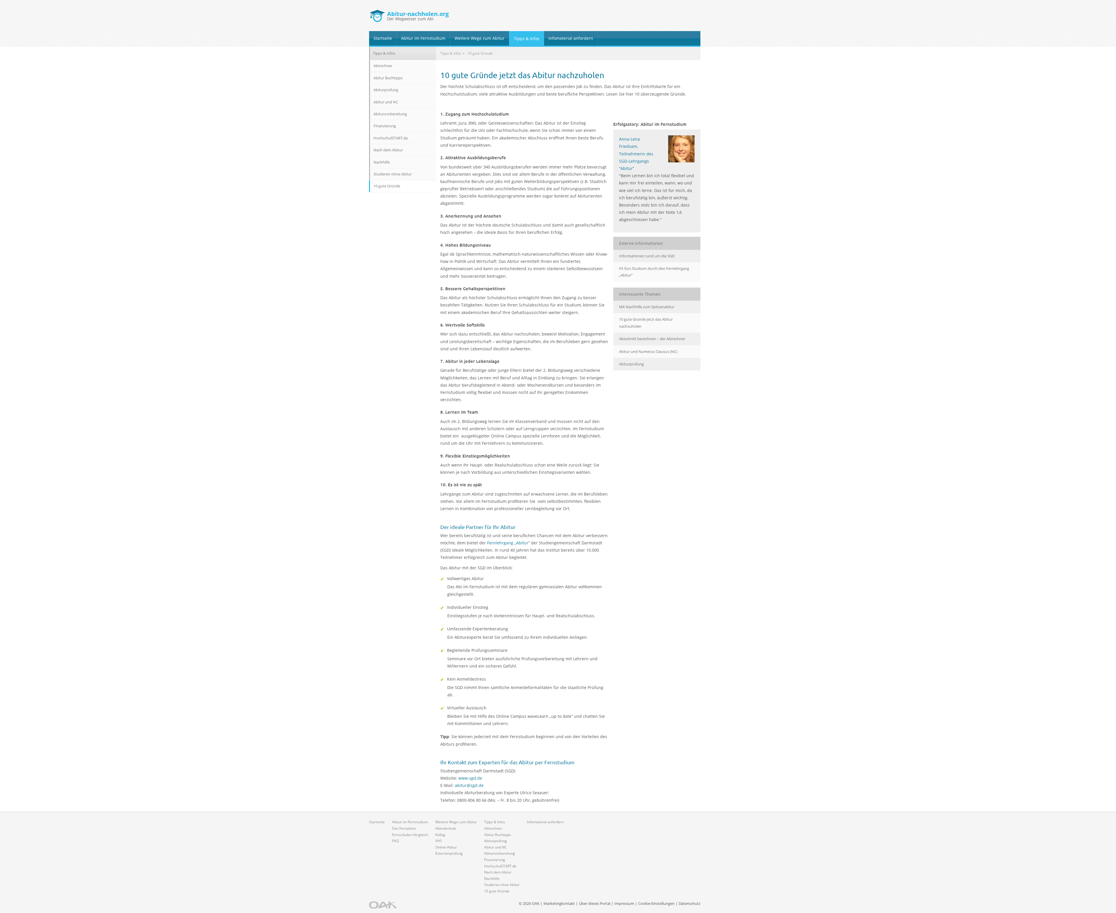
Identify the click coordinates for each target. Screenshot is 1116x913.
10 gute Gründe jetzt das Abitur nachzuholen (646, 323)
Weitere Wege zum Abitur (480, 38)
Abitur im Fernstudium (423, 38)
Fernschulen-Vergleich (410, 834)
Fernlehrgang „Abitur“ (508, 543)
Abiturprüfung (631, 364)
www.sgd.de (470, 778)
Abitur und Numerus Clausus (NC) (648, 351)
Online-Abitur (446, 847)
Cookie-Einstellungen (656, 903)
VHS (438, 840)
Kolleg (440, 834)
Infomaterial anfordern (570, 38)
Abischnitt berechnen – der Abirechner (652, 338)
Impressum (624, 903)
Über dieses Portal (594, 903)
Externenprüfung (449, 853)
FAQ (395, 840)
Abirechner (382, 65)
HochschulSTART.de (390, 138)
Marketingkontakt (559, 903)
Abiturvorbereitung (390, 113)
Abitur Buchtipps (388, 77)
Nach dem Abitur (388, 150)
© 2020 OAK (529, 903)
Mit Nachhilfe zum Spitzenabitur (647, 306)
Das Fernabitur (404, 828)
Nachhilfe (381, 162)
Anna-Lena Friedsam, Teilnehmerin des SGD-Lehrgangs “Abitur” (636, 153)
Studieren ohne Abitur (392, 174)
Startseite (382, 38)
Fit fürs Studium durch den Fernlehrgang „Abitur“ (654, 272)
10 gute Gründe (386, 186)
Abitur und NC (385, 102)
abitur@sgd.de (469, 785)
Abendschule (445, 828)
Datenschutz (689, 903)
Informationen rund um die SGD (647, 256)
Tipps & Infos (526, 38)
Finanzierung (384, 125)
